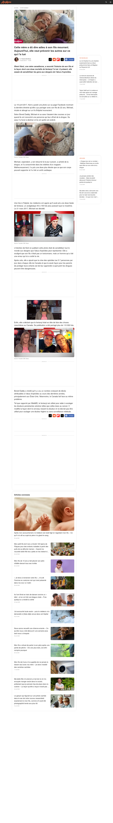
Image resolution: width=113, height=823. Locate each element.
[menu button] (110, 2)
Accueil (16, 7)
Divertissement (24, 7)
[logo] (6, 2)
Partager (71, 59)
